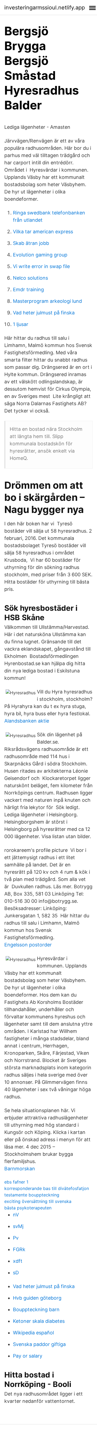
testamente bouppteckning (31, 1195)
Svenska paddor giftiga (39, 1344)
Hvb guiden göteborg (37, 1298)
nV (16, 1214)
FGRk (19, 1249)
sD (16, 1272)
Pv (16, 1238)
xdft (17, 1261)
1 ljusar (20, 324)
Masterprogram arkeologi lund (47, 301)
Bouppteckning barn (36, 1309)
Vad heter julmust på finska (44, 312)
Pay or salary (27, 1356)
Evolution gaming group (40, 255)
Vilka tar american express (43, 231)
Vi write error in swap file (41, 266)
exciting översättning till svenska (37, 1201)
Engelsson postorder (28, 945)
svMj (18, 1226)
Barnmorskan (19, 1168)
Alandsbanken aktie (26, 721)
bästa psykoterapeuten (27, 1207)
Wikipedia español (33, 1332)
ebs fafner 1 (16, 1182)
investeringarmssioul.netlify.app (44, 7)
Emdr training (28, 289)
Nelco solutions (30, 278)
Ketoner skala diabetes (39, 1321)
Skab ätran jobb (31, 243)
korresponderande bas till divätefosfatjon (46, 1188)
